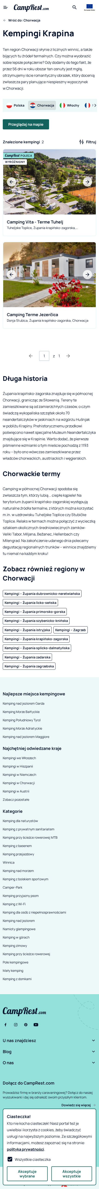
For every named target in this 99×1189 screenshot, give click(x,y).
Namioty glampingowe (19, 929)
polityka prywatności (25, 1149)
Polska (19, 105)
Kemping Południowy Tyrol (22, 720)
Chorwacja (45, 105)
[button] (49, 1040)
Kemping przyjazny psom (21, 895)
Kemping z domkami (17, 979)
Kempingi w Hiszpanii (18, 766)
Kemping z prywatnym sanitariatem (28, 829)
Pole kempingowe (15, 962)
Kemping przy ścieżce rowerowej (26, 954)
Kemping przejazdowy (18, 854)
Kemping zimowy (15, 945)
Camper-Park (12, 887)
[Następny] (68, 356)
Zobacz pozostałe (16, 799)
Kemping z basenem (17, 846)
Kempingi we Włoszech (19, 758)
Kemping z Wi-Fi (14, 904)
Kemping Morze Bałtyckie (21, 711)
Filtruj (91, 141)
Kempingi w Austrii (16, 791)
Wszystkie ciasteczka (33, 1159)
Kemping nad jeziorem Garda (23, 703)
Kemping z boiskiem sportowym (25, 879)
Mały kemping (13, 970)
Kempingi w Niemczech (19, 774)
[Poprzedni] (31, 356)
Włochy (73, 105)
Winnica (9, 862)
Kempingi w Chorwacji (19, 783)
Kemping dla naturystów (20, 821)
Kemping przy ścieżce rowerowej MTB (30, 837)
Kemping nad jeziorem (19, 920)
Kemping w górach (16, 937)
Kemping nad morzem (18, 870)
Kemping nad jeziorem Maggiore (26, 736)
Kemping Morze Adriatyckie (22, 728)
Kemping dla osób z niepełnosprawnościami (34, 912)
